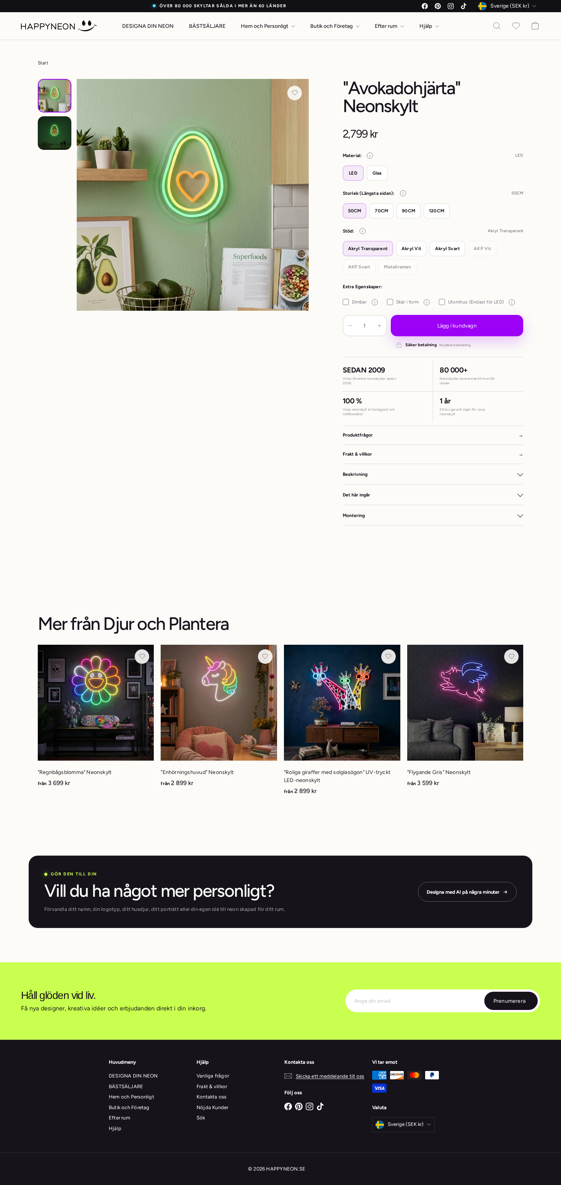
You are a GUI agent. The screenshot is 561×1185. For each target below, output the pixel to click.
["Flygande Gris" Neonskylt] (465, 720)
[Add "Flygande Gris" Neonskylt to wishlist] (511, 656)
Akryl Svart (447, 248)
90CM (408, 211)
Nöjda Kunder (213, 1107)
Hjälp (426, 26)
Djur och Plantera (166, 623)
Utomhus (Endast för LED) (480, 302)
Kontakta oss (212, 1097)
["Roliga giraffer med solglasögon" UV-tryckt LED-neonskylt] (342, 724)
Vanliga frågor (213, 1076)
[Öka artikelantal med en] (379, 325)
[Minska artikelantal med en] (350, 325)
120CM (436, 211)
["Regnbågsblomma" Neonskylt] (96, 720)
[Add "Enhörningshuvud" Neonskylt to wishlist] (265, 656)
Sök (201, 1118)
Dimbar (363, 302)
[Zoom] (193, 195)
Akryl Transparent (368, 248)
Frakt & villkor (212, 1086)
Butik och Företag (332, 26)
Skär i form (411, 302)
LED (353, 173)
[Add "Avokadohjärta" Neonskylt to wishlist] (294, 93)
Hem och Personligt (265, 26)
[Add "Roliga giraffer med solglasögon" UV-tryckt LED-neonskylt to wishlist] (388, 656)
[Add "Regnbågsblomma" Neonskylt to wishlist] (142, 656)
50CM (354, 211)
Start (43, 63)
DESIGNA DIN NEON (148, 26)
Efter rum (386, 26)
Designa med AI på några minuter (463, 892)
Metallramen (397, 267)
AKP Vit (482, 248)
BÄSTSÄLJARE (207, 26)
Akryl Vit (411, 248)
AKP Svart (359, 267)
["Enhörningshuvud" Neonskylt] (219, 720)
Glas (377, 173)
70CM (381, 211)
